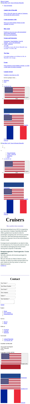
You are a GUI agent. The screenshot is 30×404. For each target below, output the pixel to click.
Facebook (6, 329)
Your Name (4, 283)
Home (5, 311)
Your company (4, 292)
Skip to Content (5, 1)
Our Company (7, 312)
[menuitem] (8, 5)
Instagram (6, 332)
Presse (5, 323)
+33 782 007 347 (8, 340)
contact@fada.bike (8, 339)
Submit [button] (2, 304)
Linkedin (6, 331)
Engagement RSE (8, 314)
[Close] (1, 150)
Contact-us (3, 265)
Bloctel (5, 322)
